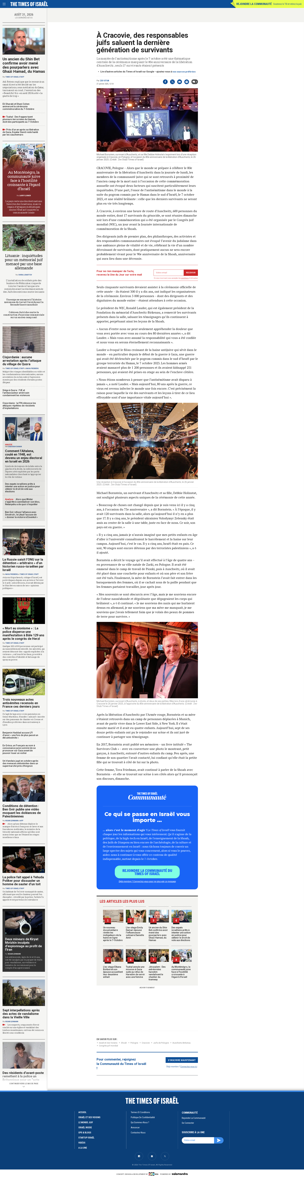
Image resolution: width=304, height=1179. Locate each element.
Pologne (134, 1043)
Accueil (82, 1112)
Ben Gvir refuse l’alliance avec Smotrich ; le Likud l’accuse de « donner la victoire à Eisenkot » (21, 514)
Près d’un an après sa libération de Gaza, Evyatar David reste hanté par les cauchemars (21, 132)
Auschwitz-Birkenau (181, 1043)
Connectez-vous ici (188, 1066)
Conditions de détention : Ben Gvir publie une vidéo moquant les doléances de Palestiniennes (22, 811)
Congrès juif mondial (108, 1045)
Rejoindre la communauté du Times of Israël (147, 872)
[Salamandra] (180, 1174)
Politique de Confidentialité (143, 1117)
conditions (185, 278)
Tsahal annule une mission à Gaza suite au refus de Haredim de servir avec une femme (135, 972)
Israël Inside (85, 1127)
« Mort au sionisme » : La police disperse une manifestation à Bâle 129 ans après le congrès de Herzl (23, 633)
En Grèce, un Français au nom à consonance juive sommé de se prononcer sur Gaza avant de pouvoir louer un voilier (19, 749)
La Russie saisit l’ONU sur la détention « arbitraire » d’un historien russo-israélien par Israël (23, 565)
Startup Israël (86, 1137)
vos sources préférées (184, 72)
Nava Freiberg (32, 368)
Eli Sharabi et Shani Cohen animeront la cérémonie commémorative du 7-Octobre (18, 106)
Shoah (124, 1043)
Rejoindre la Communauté (254, 4)
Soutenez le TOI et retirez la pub (287, 4)
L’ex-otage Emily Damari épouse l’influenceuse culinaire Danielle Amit (135, 932)
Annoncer (135, 1127)
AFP (21, 821)
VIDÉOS (81, 1142)
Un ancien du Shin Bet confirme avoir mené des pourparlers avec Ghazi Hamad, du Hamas (158, 933)
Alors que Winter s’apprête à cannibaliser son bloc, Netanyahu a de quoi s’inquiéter (22, 502)
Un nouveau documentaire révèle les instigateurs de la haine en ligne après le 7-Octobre (113, 933)
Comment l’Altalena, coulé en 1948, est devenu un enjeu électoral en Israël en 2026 (23, 456)
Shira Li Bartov (25, 275)
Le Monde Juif (85, 1122)
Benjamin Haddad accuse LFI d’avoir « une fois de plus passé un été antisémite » (20, 735)
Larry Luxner (25, 195)
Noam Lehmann (11, 821)
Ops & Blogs (84, 1132)
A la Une (82, 1148)
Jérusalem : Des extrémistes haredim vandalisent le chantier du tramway (157, 973)
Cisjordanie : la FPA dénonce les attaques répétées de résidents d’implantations (19, 405)
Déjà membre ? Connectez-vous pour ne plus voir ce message (147, 881)
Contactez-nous (138, 1132)
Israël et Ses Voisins (108, 1043)
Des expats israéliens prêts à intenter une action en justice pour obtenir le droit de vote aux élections (181, 933)
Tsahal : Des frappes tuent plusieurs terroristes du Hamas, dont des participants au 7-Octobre (21, 119)
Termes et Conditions (140, 1112)
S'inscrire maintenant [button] (182, 1060)
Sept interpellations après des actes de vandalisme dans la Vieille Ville (21, 1013)
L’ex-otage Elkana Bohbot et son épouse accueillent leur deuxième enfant (113, 972)
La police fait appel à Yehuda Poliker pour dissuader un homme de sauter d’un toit (23, 880)
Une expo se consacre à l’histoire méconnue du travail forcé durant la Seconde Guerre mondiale (23, 302)
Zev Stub (104, 81)
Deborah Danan (15, 446)
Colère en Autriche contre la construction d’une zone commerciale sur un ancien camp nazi (23, 315)
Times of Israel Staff (14, 77)
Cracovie (146, 1043)
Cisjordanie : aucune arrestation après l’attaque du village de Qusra (22, 360)
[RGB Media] (154, 1174)
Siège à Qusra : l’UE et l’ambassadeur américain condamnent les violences (16, 393)
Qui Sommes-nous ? (140, 1122)
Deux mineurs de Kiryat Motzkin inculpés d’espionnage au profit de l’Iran (23, 944)
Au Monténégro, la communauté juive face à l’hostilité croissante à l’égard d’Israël (181, 972)
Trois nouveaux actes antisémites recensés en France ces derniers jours (21, 703)
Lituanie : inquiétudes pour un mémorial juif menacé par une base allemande (24, 261)
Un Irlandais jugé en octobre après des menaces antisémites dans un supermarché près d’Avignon (20, 763)
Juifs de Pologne (161, 1043)
